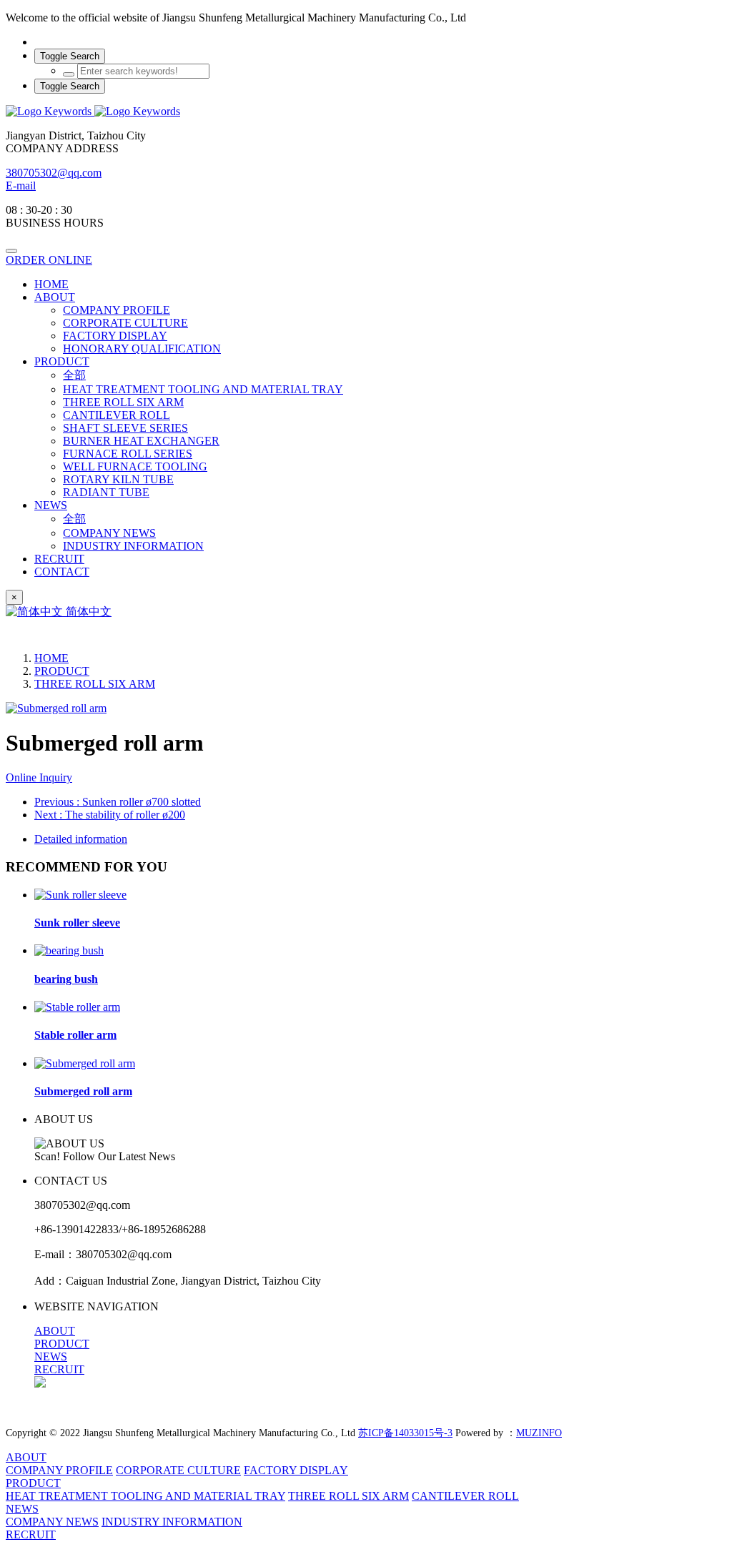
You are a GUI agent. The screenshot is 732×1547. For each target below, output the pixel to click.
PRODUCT (61, 671)
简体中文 (87, 612)
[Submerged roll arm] (84, 1063)
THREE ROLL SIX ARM (94, 684)
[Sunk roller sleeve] (80, 895)
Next (109, 815)
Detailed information (80, 839)
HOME (51, 284)
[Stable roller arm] (77, 1007)
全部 (74, 375)
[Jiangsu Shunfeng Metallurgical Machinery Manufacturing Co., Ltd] (366, 111)
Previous (117, 802)
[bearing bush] (69, 950)
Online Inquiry (39, 777)
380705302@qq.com (54, 173)
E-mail (21, 185)
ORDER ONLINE (49, 260)
